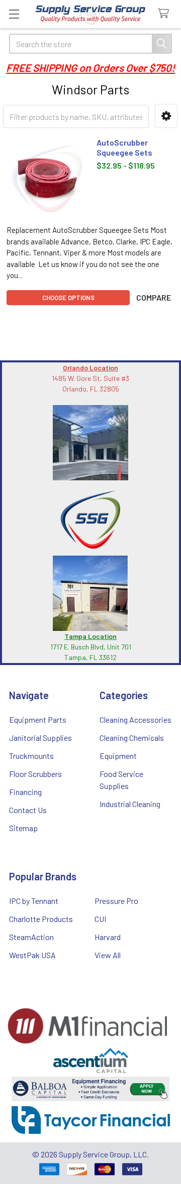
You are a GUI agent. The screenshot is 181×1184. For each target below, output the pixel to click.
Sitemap (23, 828)
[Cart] (165, 14)
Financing (25, 792)
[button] (166, 116)
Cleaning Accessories (135, 719)
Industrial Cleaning (130, 804)
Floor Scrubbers (35, 773)
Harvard (108, 937)
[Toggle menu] (14, 14)
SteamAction (31, 937)
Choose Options (68, 298)
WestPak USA (32, 955)
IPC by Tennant (33, 900)
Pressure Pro (116, 900)
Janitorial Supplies (40, 737)
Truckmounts (31, 755)
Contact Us (28, 810)
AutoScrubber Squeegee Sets (124, 147)
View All (108, 955)
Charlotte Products (41, 919)
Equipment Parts (37, 719)
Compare (153, 297)
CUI (100, 919)
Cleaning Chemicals (132, 737)
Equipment (118, 755)
